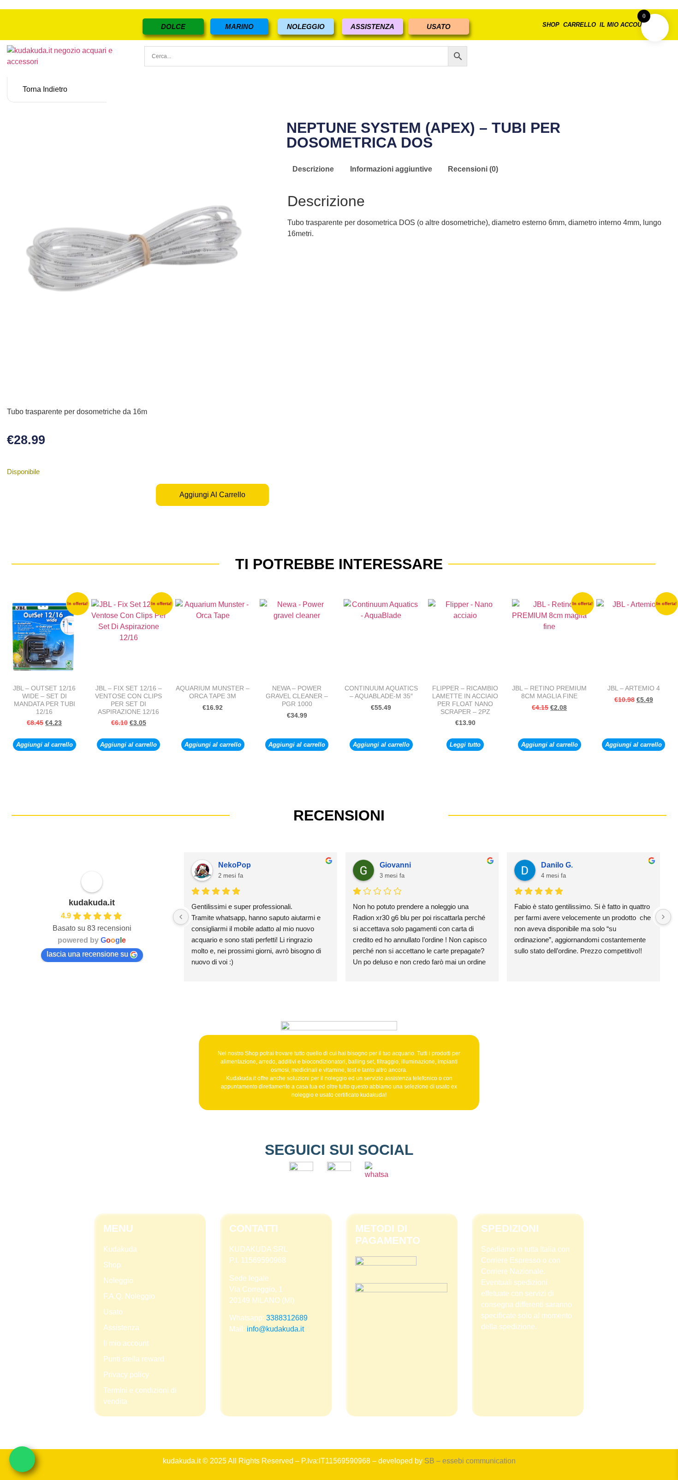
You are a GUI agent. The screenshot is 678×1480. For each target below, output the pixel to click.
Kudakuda (120, 1249)
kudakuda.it (92, 902)
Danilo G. (557, 865)
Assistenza (121, 1327)
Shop (550, 24)
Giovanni (395, 865)
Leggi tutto (465, 744)
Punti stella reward (133, 1359)
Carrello (579, 24)
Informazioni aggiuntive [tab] (391, 169)
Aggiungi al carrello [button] (44, 744)
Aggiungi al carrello (212, 495)
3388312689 (287, 1318)
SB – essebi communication (470, 1461)
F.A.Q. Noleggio (129, 1296)
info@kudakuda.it (275, 1329)
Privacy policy (126, 1375)
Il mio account (624, 24)
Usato (113, 1312)
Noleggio (118, 1280)
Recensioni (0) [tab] (473, 169)
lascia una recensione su (87, 954)
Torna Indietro (45, 89)
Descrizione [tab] (313, 169)
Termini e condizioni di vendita (140, 1395)
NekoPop (234, 865)
